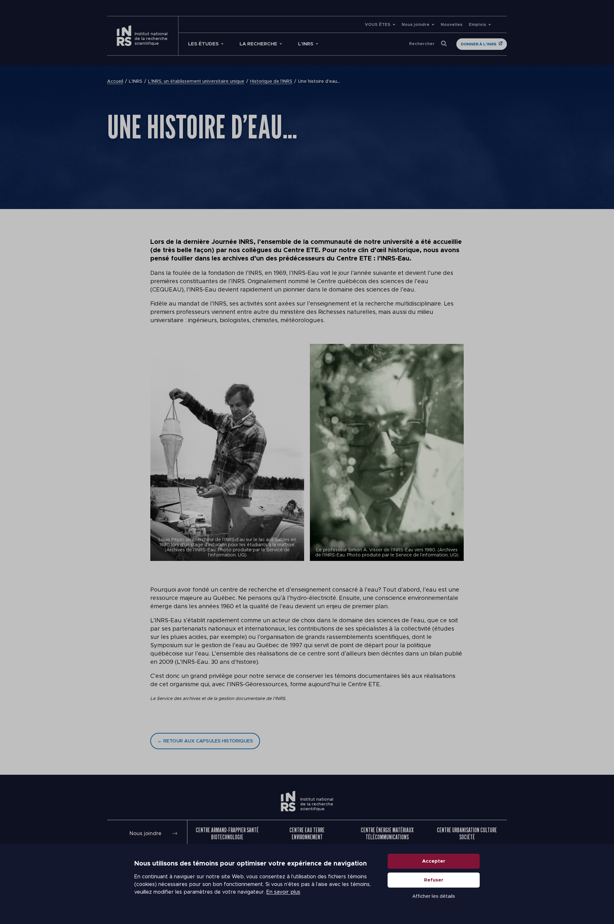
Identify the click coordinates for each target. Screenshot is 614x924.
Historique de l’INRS (271, 81)
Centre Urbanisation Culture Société (467, 833)
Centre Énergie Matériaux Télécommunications (387, 833)
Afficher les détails (433, 896)
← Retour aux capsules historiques (205, 741)
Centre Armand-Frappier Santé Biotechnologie (227, 833)
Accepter (433, 861)
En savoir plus (283, 892)
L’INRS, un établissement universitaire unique (196, 81)
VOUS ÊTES (377, 25)
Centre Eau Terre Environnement (307, 833)
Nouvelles (451, 25)
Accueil (115, 81)
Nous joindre (415, 25)
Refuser (434, 880)
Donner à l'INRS (478, 44)
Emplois (477, 25)
